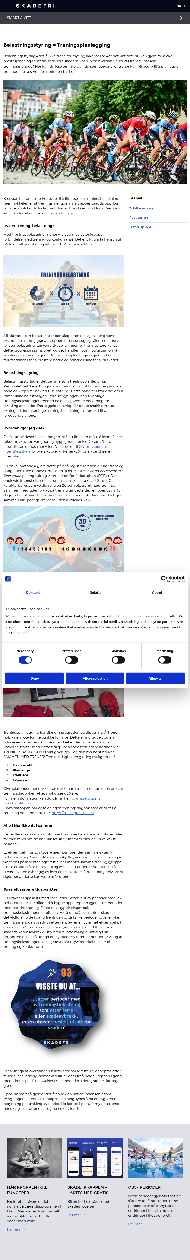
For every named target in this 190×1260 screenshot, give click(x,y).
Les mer (14, 1230)
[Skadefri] (35, 6)
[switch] (71, 659)
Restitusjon (138, 218)
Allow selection (95, 678)
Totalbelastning (141, 208)
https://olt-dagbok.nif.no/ (73, 813)
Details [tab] (95, 592)
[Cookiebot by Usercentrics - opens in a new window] (164, 578)
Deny (35, 678)
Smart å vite (19, 18)
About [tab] (157, 592)
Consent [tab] (33, 592)
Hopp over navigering (155, 7)
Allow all (155, 678)
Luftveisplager (141, 227)
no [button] (179, 6)
